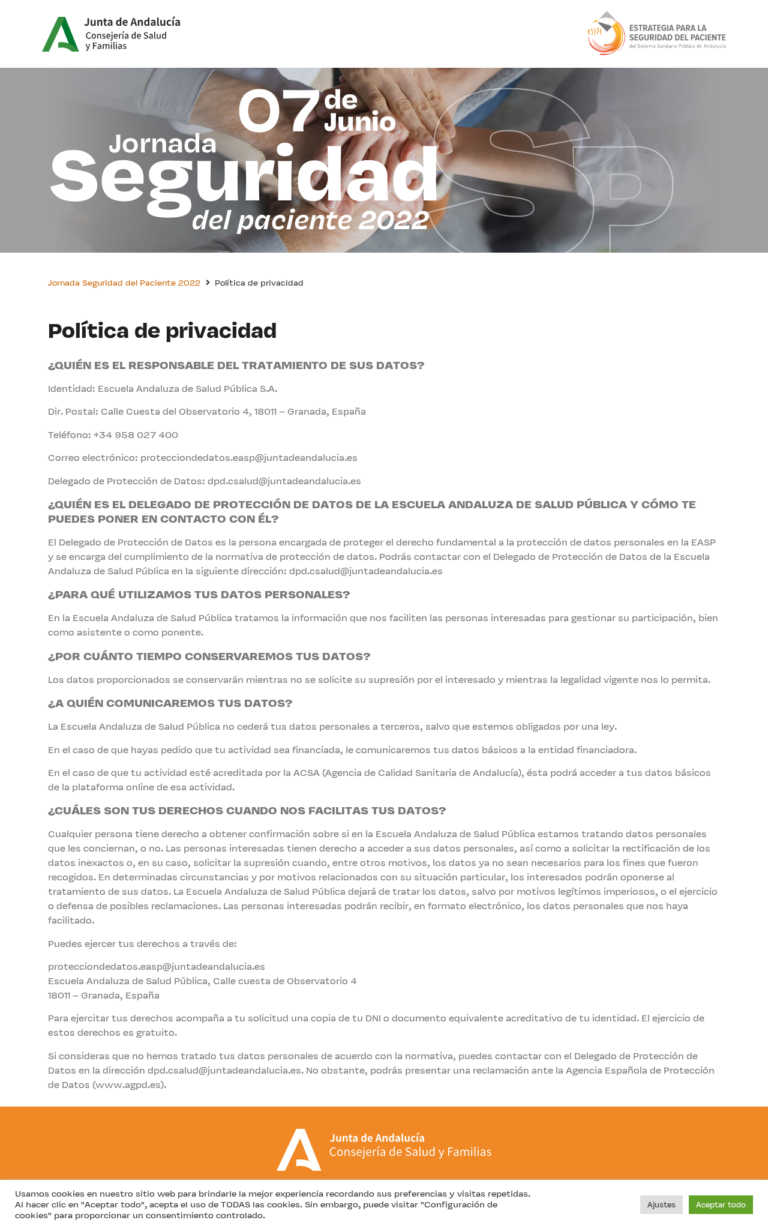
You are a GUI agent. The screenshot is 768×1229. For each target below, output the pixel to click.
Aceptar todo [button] (721, 1205)
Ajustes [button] (661, 1205)
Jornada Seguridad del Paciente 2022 (124, 282)
